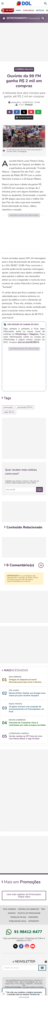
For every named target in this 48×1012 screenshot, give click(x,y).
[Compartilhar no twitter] (24, 112)
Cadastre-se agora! (39, 489)
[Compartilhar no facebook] (17, 112)
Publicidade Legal (17, 921)
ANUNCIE (12, 913)
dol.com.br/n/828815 (28, 342)
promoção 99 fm (25, 407)
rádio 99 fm (9, 412)
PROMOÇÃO (8, 407)
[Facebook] (21, 946)
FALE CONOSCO (9, 909)
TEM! (43, 909)
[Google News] (24, 117)
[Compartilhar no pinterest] (31, 112)
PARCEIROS (33, 917)
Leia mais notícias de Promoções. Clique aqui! (24, 895)
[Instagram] (27, 946)
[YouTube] (32, 946)
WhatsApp (20, 334)
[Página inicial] (3, 18)
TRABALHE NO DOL (18, 917)
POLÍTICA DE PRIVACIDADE (29, 913)
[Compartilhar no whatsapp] (38, 112)
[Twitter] (15, 946)
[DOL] (24, 3)
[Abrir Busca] (45, 3)
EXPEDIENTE (33, 921)
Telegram (34, 334)
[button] (28, 10)
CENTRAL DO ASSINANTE (28, 909)
